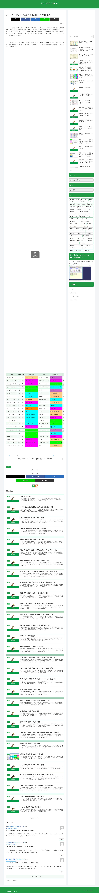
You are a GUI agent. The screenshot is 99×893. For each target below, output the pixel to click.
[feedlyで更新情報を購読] (33, 486)
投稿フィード (73, 293)
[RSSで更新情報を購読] (36, 486)
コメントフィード (74, 296)
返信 (62, 839)
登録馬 (9, 466)
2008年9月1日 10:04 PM (11, 861)
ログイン (72, 289)
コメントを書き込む (35, 876)
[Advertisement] (81, 23)
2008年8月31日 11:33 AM (11, 844)
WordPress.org (73, 300)
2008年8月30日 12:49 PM (11, 828)
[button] (54, 19)
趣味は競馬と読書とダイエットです (15, 826)
